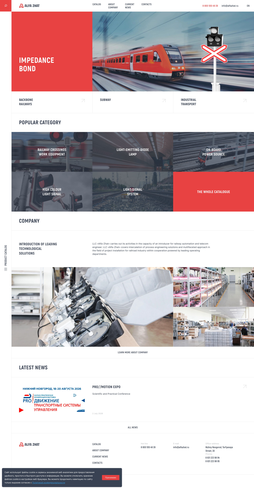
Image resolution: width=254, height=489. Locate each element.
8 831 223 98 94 (212, 457)
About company (113, 6)
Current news (129, 6)
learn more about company (133, 352)
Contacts (146, 4)
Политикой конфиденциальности (48, 482)
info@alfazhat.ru (230, 5)
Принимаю (110, 477)
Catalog (96, 4)
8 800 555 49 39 (210, 5)
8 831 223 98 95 (212, 461)
